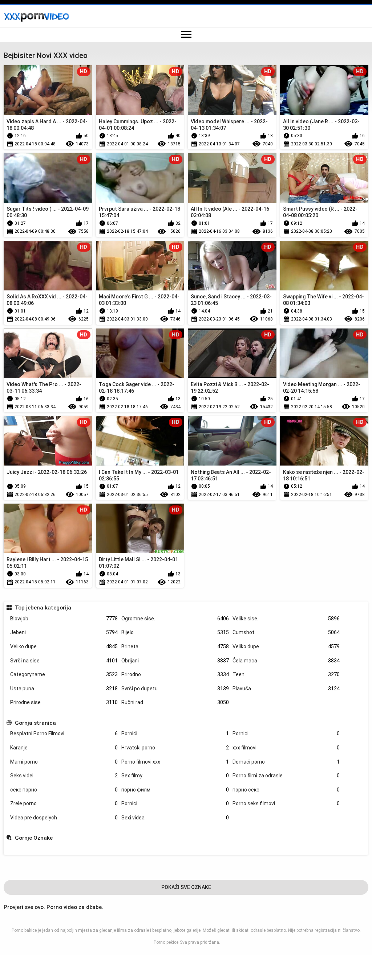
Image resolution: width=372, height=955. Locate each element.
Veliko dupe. (64, 646)
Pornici (286, 733)
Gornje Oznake (33, 838)
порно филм (175, 790)
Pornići (175, 733)
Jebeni (64, 632)
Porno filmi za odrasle (286, 775)
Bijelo (175, 632)
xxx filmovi (286, 748)
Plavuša (286, 688)
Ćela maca (286, 660)
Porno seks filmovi (286, 803)
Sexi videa (175, 817)
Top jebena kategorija (43, 607)
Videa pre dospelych (64, 817)
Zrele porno (64, 803)
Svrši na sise (64, 660)
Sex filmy (175, 775)
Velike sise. (286, 618)
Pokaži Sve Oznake (186, 887)
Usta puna (64, 688)
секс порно (64, 790)
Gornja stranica (35, 723)
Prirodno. (175, 674)
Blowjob (64, 618)
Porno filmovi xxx (175, 762)
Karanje (64, 748)
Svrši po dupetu (175, 688)
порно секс (286, 790)
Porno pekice (166, 942)
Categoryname (64, 674)
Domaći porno (286, 762)
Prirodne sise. (64, 702)
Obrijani (175, 660)
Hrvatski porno (175, 748)
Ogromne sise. (175, 618)
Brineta (175, 646)
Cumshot (286, 632)
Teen (286, 674)
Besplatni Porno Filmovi (64, 733)
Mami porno (64, 762)
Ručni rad (175, 702)
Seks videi (64, 775)
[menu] (186, 35)
